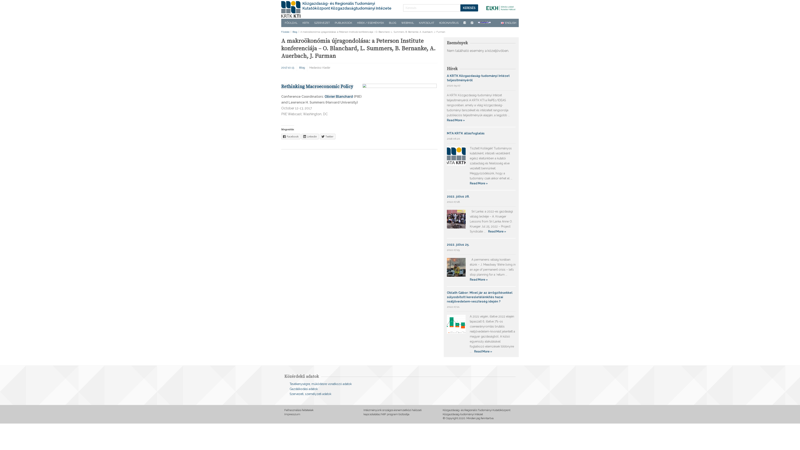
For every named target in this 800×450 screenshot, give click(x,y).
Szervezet (322, 22)
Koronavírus (449, 22)
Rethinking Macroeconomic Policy (317, 86)
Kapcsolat (426, 22)
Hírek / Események (370, 22)
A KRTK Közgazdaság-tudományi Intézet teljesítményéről (478, 78)
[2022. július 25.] (456, 267)
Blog (392, 22)
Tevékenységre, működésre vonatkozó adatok (321, 384)
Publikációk (343, 22)
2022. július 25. (458, 244)
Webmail (407, 22)
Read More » (456, 120)
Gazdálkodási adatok (304, 389)
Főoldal (291, 22)
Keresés (469, 8)
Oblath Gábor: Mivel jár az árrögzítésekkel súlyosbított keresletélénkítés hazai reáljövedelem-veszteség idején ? (479, 297)
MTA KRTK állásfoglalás (466, 133)
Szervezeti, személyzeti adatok (310, 394)
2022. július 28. (458, 196)
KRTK (305, 22)
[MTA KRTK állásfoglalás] (456, 156)
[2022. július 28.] (456, 219)
